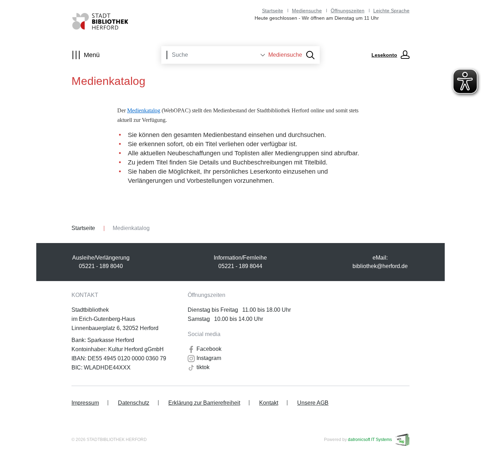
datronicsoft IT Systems (370, 439)
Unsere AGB (313, 403)
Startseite (272, 10)
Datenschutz (133, 403)
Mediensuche (307, 10)
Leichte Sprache (391, 10)
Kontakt (268, 403)
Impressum (85, 403)
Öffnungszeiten (347, 10)
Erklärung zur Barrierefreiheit (204, 403)
